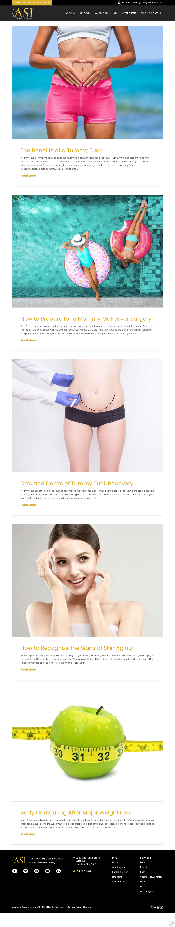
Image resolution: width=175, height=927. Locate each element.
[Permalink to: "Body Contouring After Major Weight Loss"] (87, 745)
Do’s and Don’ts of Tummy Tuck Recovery (77, 483)
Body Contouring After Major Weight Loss (76, 812)
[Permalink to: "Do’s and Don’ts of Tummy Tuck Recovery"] (87, 415)
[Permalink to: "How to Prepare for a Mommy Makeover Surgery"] (87, 251)
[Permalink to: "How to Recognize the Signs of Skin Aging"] (87, 580)
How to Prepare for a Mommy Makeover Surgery (86, 318)
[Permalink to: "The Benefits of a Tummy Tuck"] (87, 82)
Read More (28, 176)
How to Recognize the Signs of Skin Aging (76, 648)
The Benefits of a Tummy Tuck (61, 150)
